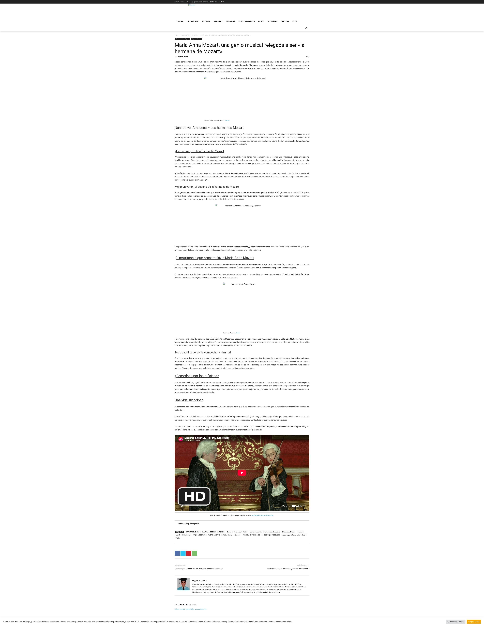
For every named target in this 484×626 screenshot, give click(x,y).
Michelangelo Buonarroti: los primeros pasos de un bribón (199, 569)
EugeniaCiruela (183, 56)
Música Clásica (227, 535)
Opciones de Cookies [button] (455, 622)
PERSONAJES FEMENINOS (251, 535)
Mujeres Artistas (197, 39)
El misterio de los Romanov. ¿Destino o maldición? (288, 569)
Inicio (176, 35)
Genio (229, 532)
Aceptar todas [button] (473, 622)
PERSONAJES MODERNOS (271, 535)
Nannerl (237, 535)
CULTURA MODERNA (209, 532)
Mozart (300, 532)
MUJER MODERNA (199, 535)
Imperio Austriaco (256, 532)
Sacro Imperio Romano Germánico (294, 535)
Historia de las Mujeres (189, 35)
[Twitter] (183, 553)
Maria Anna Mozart (288, 532)
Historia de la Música (240, 532)
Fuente (226, 120)
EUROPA (221, 532)
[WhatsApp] (194, 553)
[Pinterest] (188, 553)
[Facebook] (177, 553)
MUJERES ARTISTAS (214, 535)
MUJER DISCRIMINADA (183, 535)
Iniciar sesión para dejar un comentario (190, 609)
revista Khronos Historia (262, 515)
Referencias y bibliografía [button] (188, 524)
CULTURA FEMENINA (192, 532)
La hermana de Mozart (272, 532)
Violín (178, 538)
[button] (306, 28)
